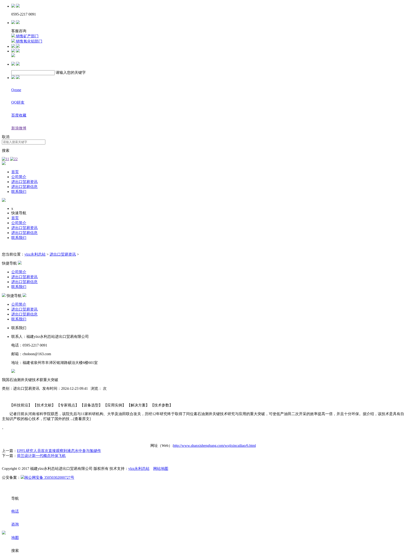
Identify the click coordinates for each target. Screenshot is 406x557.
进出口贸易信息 (24, 187)
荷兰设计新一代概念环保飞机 (41, 456)
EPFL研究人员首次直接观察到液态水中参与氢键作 (59, 451)
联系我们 (18, 192)
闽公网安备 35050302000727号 (49, 477)
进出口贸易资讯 (24, 182)
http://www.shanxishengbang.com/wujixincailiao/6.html (214, 446)
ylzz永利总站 (35, 254)
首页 (15, 172)
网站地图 (160, 469)
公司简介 (18, 177)
